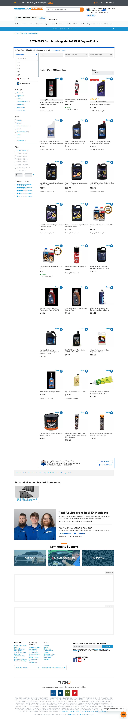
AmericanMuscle (48, 687)
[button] (90, 15)
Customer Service (34, 654)
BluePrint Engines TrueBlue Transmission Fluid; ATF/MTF (49, 309)
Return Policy (33, 651)
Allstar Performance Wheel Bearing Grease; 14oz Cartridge (101, 434)
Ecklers (83, 687)
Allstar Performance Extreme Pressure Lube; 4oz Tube (99, 392)
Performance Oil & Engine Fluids (62, 473)
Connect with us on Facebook (75, 660)
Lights (82, 24)
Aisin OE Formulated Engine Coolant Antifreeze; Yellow (76, 226)
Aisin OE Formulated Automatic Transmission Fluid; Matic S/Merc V (51, 142)
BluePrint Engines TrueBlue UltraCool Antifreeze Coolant (99, 267)
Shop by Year (18, 650)
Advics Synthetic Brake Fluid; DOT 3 (101, 226)
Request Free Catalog (20, 659)
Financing (17, 654)
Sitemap (65, 711)
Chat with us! (33, 656)
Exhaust (54, 24)
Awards (46, 647)
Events (16, 647)
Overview (46, 645)
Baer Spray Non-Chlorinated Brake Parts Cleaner (76, 100)
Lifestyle (23, 24)
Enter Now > (71, 29)
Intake (69, 24)
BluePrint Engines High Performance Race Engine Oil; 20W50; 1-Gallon (49, 352)
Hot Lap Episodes (19, 649)
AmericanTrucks (61, 687)
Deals (16, 24)
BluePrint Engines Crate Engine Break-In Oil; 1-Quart (75, 351)
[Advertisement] (64, 588)
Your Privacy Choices (90, 711)
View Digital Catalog (20, 661)
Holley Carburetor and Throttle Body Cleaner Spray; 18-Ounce (51, 103)
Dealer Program (48, 656)
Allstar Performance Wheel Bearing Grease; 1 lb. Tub (51, 434)
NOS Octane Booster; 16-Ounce (50, 392)
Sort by (94, 70)
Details (50, 3)
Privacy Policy (98, 649)
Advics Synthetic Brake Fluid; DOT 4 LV (51, 267)
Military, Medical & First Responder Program (34, 659)
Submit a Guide (48, 650)
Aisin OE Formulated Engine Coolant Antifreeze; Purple (51, 226)
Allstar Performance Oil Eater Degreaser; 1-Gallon (99, 351)
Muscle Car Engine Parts (44, 473)
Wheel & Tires (108, 24)
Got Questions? (33, 652)
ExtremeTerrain (73, 687)
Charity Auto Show (49, 654)
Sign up (108, 646)
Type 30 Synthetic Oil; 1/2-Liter (75, 392)
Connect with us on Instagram (84, 660)
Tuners (99, 24)
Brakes (31, 24)
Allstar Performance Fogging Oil (75, 266)
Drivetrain (39, 24)
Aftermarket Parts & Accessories (25, 473)
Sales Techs (47, 657)
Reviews (46, 659)
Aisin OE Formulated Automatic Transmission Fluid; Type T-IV (75, 142)
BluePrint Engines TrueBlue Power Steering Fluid (76, 309)
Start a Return (33, 649)
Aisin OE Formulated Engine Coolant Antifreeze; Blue (51, 184)
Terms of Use (33, 662)
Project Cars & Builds (20, 645)
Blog (15, 657)
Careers (46, 652)
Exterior (61, 24)
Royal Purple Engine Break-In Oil (100, 104)
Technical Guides (19, 656)
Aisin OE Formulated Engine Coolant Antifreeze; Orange (76, 184)
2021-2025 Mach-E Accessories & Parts (26, 33)
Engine (47, 24)
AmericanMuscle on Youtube (79, 660)
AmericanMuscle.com (28, 9)
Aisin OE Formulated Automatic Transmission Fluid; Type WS (100, 142)
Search (82, 10)
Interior (75, 24)
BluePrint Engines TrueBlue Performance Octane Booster (99, 309)
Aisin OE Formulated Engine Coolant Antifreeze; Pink (102, 184)
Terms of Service (84, 714)
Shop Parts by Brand (20, 652)
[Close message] (113, 28)
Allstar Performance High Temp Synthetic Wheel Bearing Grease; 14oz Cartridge (75, 435)
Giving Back (47, 649)
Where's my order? (34, 647)
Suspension (91, 24)
